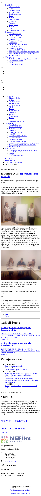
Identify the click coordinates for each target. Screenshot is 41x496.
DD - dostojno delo (15, 46)
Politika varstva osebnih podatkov (20, 490)
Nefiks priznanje (14, 12)
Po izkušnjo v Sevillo (15, 41)
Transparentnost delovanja (17, 30)
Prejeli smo (12, 21)
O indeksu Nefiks (14, 10)
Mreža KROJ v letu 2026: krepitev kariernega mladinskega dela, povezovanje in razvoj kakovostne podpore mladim (21, 380)
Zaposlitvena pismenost (16, 64)
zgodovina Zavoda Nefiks (10, 449)
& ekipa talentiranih (7, 446)
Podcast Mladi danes (15, 48)
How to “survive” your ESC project (16, 369)
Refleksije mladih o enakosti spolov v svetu (22, 53)
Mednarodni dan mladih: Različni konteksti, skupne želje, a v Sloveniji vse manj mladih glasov (21, 374)
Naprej (7, 316)
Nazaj (6, 314)
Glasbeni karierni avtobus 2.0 (14, 366)
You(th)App (12, 39)
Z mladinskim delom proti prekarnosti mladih (23, 59)
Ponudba (11, 26)
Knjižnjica (12, 23)
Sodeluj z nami (13, 25)
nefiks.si (13, 493)
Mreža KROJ (13, 43)
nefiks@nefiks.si (10, 461)
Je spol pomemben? (15, 55)
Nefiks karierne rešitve (16, 61)
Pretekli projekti (14, 19)
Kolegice (11, 62)
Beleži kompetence (15, 14)
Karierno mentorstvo (15, 35)
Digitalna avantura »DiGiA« (18, 44)
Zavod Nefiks (9, 5)
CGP (10, 28)
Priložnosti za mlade (15, 37)
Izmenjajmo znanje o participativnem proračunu (24, 52)
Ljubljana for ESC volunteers (18, 50)
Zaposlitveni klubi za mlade (13, 162)
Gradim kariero (9, 32)
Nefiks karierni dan (15, 34)
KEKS (11, 16)
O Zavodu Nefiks (14, 7)
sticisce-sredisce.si (24, 493)
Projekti (11, 17)
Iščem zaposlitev (10, 57)
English (11, 8)
